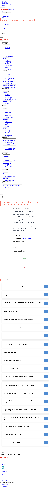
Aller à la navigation (4, 1)
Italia (2, 478)
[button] (5, 42)
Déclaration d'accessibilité (5, 484)
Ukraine (3, 479)
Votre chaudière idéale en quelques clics (10, 78)
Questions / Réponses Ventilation (9, 168)
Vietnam (3, 477)
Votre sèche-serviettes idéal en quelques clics (10, 99)
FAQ (2, 474)
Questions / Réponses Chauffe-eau (9, 117)
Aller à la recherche (4, 2)
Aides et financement (4, 471)
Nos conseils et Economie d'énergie (6, 472)
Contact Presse (3, 464)
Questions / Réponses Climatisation (9, 83)
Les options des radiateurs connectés (9, 180)
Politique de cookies (4, 486)
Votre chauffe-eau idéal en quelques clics (10, 116)
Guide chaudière (7, 77)
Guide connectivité (7, 175)
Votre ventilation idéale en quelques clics (10, 160)
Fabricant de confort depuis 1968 (6, 3)
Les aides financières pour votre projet (6, 4)
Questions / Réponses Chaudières (9, 79)
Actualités (3, 463)
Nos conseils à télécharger (5, 473)
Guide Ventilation (7, 159)
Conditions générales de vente (5, 465)
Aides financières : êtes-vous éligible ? (9, 125)
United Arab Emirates (4, 480)
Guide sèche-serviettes (7, 104)
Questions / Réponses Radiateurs (9, 56)
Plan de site (3, 483)
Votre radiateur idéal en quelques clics (9, 55)
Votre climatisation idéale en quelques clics (10, 87)
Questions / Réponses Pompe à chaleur (9, 69)
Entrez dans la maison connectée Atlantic (10, 176)
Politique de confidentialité (5, 485)
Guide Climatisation (7, 82)
